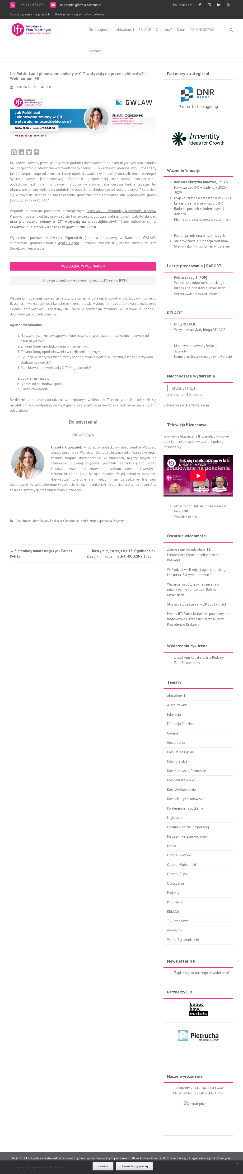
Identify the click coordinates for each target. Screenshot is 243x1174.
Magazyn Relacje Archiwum (188, 836)
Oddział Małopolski (181, 864)
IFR (49, 87)
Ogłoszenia (175, 883)
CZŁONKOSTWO (202, 29)
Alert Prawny (40, 521)
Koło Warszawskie (180, 780)
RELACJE (145, 29)
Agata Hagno (68, 243)
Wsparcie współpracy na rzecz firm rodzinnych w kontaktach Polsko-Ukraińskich (193, 589)
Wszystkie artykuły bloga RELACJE (199, 329)
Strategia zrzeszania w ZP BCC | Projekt (196, 604)
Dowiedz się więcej (134, 1166)
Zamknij (103, 1166)
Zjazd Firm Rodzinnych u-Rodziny (199, 657)
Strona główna (100, 29)
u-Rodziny (174, 930)
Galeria (172, 733)
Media (171, 846)
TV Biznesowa (178, 921)
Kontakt (95, 51)
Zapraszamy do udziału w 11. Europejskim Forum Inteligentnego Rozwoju (193, 554)
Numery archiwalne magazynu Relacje (203, 356)
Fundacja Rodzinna (181, 723)
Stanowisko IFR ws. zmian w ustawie (202, 246)
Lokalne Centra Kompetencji (188, 827)
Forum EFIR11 (182, 388)
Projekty (118, 521)
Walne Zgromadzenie (183, 939)
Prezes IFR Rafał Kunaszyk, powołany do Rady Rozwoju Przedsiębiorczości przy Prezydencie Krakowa (197, 619)
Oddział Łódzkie (179, 855)
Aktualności (125, 29)
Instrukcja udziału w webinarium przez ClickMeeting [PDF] (83, 280)
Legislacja (174, 817)
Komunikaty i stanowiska (185, 799)
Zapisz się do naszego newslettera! (201, 972)
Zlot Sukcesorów (187, 662)
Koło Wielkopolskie (181, 789)
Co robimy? (164, 29)
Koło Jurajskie (177, 761)
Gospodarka (71, 521)
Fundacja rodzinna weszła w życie (200, 235)
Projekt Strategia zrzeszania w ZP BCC (203, 198)
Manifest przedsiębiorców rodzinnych (202, 219)
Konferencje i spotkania (96, 521)
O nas (181, 29)
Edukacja (56, 521)
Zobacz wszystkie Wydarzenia (186, 405)
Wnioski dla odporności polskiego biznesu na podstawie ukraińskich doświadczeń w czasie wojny (199, 288)
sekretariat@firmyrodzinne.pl (80, 5)
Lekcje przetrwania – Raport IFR (198, 203)
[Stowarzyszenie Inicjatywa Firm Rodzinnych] (31, 29)
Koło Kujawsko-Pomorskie (186, 770)
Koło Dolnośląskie (180, 752)
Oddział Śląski (177, 874)
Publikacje (174, 902)
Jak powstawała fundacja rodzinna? (201, 241)
